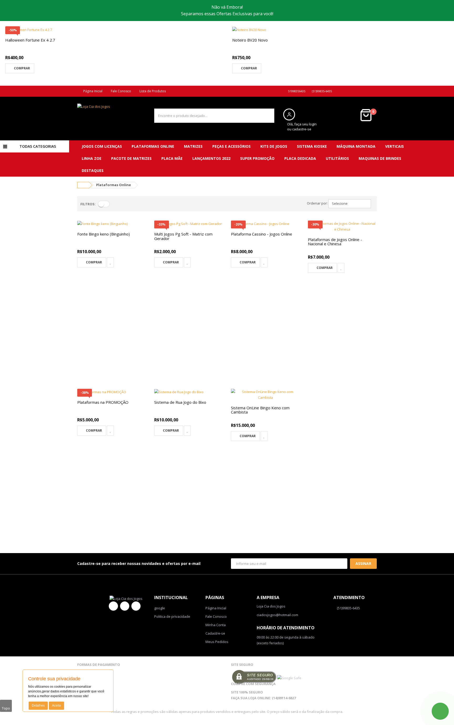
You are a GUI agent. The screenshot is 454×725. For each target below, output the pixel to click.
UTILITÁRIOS (337, 158)
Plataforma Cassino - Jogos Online (261, 234)
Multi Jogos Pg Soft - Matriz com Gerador (183, 236)
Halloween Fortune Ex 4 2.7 (30, 40)
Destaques (93, 170)
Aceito (56, 705)
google (159, 608)
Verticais (394, 146)
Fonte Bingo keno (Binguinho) (103, 234)
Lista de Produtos (152, 91)
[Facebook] (113, 606)
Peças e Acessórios (231, 146)
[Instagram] (136, 606)
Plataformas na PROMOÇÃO (102, 402)
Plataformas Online (153, 146)
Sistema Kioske (312, 146)
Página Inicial (92, 91)
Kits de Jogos (273, 146)
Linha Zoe (91, 158)
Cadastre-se (215, 633)
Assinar (363, 563)
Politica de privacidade (172, 616)
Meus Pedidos (216, 641)
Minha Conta (215, 624)
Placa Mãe (172, 158)
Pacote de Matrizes (131, 158)
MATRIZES (193, 146)
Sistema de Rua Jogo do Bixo (180, 402)
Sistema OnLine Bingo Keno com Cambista (260, 410)
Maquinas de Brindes (380, 158)
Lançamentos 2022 (211, 158)
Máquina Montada (356, 146)
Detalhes (38, 705)
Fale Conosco (120, 91)
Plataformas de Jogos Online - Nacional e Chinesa (335, 242)
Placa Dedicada (300, 158)
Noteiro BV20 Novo (250, 40)
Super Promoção (257, 158)
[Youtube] (124, 606)
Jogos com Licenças (102, 146)
